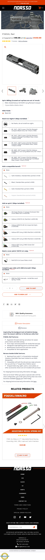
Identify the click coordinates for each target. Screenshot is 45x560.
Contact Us (22, 501)
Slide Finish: (7, 110)
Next (42, 91)
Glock (23, 482)
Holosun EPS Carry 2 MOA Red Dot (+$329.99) (26, 232)
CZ (22, 486)
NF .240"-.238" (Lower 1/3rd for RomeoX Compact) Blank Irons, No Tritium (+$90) (24, 130)
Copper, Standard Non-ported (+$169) (23, 195)
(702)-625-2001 (24, 3)
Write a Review (22, 41)
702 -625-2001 (23, 544)
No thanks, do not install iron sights (23, 123)
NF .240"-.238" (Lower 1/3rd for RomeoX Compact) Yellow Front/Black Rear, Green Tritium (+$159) (24, 144)
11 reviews (14, 41)
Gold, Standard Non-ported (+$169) (23, 189)
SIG (22, 478)
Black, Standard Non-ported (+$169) (23, 182)
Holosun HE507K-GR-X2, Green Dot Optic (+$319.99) (24, 225)
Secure (18, 378)
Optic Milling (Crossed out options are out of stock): (21, 100)
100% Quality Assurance (23, 313)
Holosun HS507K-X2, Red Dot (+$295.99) (25, 219)
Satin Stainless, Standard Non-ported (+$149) (26, 175)
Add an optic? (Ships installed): (16, 203)
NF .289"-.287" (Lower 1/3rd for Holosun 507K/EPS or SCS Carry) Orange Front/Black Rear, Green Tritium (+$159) (25, 159)
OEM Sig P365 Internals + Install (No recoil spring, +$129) (25, 279)
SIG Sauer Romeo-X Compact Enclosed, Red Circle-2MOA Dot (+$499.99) (25, 212)
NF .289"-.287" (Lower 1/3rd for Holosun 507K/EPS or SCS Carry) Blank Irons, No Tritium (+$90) (26, 152)
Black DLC (8, 113)
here (34, 372)
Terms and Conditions (22, 505)
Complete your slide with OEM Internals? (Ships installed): (19, 269)
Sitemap (33, 551)
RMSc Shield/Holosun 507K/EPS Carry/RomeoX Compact (23, 103)
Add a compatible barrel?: (14, 166)
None (7, 170)
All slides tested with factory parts (25, 316)
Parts (22, 490)
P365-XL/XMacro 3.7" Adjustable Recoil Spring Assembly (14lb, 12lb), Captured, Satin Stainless (22, 440)
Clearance (22, 493)
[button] (17, 38)
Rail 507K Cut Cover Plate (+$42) (22, 260)
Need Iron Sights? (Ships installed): (15, 119)
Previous (2, 91)
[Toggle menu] (6, 8)
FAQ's (22, 497)
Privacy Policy (22, 509)
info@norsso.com (23, 547)
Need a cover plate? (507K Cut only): (18, 251)
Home (22, 474)
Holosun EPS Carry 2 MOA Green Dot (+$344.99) (23, 245)
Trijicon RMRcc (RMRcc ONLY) (14, 105)
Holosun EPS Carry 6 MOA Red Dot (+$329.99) (26, 239)
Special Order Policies (22, 513)
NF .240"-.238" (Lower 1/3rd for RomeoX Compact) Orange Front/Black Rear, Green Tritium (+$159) (25, 137)
